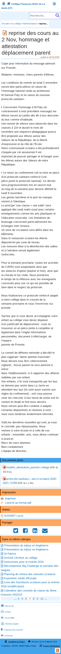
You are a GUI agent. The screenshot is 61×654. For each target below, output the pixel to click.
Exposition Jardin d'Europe (20, 578)
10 (42, 598)
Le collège (16, 23)
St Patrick (10, 553)
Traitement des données (12, 630)
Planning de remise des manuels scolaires (29, 574)
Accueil (5, 23)
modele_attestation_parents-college (27, 467)
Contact (6, 612)
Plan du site (7, 606)
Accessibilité (7, 618)
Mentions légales (10, 624)
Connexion (7, 636)
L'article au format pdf (18, 502)
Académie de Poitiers (16, 642)
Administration (30, 23)
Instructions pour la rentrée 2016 (24, 561)
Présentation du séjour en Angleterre (26, 545)
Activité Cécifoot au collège (20, 557)
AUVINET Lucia (13, 515)
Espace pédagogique (51, 646)
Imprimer (10, 498)
